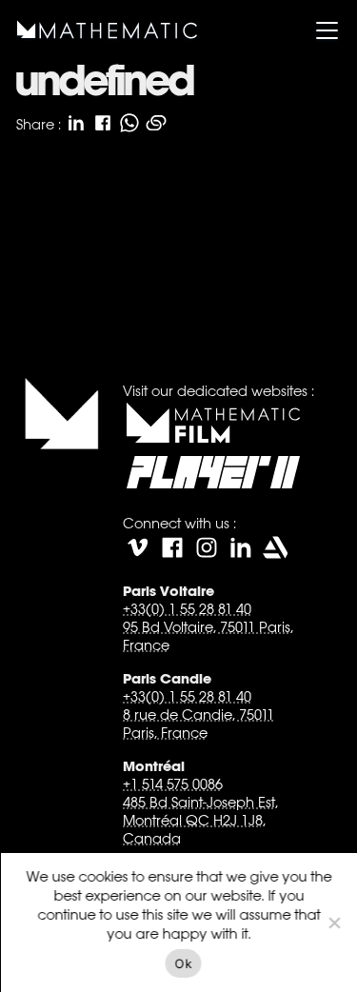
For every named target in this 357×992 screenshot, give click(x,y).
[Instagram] (205, 547)
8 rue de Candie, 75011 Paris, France (197, 723)
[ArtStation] (274, 547)
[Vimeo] (137, 547)
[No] (333, 922)
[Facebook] (171, 547)
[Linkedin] (240, 547)
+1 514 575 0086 (172, 784)
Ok (183, 963)
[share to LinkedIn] (75, 122)
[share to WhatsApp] (128, 122)
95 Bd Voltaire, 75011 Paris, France (207, 636)
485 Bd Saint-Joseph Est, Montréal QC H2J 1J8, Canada (199, 820)
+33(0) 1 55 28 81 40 (186, 609)
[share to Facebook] (101, 122)
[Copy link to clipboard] (155, 122)
